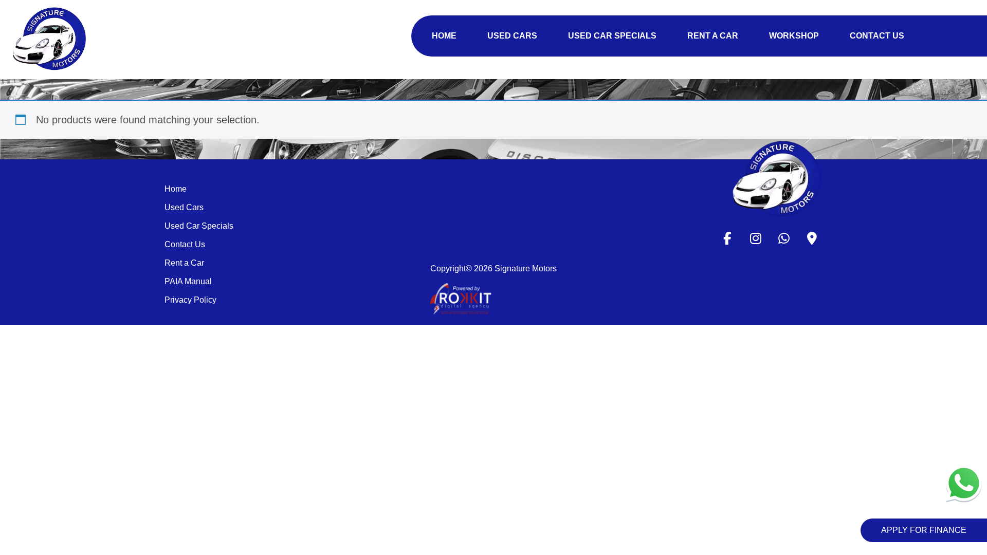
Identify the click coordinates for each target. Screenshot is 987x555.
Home (175, 188)
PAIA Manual (188, 281)
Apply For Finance (923, 530)
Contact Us (184, 244)
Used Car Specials (198, 225)
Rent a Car (184, 262)
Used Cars (184, 207)
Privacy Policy (190, 299)
